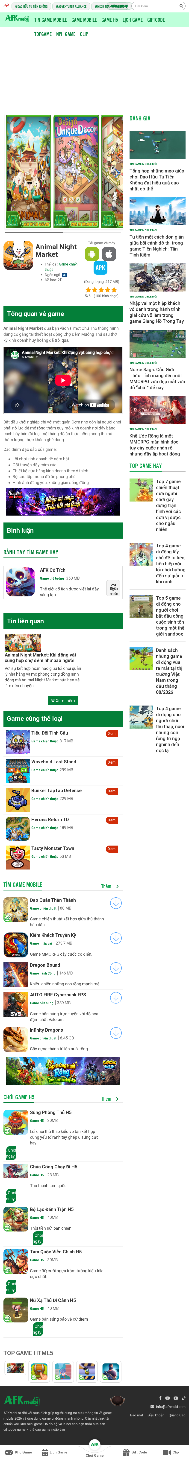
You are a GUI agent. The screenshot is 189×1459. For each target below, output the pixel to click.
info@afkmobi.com (171, 1407)
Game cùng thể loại (35, 718)
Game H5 (109, 19)
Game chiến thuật (45, 741)
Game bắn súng (41, 1003)
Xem (111, 733)
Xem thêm (65, 700)
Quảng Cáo (177, 1415)
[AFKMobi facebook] (160, 1398)
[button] (117, 173)
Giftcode (156, 19)
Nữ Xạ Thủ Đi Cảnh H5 (53, 1300)
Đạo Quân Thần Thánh (53, 900)
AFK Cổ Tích (52, 570)
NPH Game (65, 33)
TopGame (43, 33)
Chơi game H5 (18, 1097)
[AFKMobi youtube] (167, 1398)
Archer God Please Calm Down (63, 819)
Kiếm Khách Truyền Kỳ (53, 935)
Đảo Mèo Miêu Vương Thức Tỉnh (64, 848)
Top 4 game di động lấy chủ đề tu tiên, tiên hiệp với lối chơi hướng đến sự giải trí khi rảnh (171, 563)
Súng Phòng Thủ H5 (50, 1112)
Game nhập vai (41, 943)
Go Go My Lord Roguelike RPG (63, 762)
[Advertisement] (95, 73)
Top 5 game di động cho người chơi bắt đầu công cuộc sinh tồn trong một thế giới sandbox (170, 616)
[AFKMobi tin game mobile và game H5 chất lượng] (17, 18)
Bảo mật (136, 1415)
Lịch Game (133, 19)
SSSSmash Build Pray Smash (62, 733)
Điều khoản (156, 1415)
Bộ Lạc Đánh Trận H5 (52, 1209)
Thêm (107, 886)
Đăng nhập (119, 6)
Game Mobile (84, 19)
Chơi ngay (11, 1153)
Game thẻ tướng (52, 578)
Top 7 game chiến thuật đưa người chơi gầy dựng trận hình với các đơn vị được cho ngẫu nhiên (168, 505)
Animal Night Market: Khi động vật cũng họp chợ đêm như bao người (40, 657)
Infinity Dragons (46, 1030)
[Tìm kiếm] (181, 6)
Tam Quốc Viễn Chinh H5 (56, 1252)
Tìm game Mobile (22, 884)
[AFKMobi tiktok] (184, 1398)
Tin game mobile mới (143, 164)
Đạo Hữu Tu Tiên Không (32, 6)
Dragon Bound (45, 965)
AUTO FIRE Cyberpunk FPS (58, 995)
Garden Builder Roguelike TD (61, 791)
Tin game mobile (50, 19)
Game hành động (43, 973)
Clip (84, 33)
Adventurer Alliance (72, 6)
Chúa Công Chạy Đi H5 (53, 1167)
